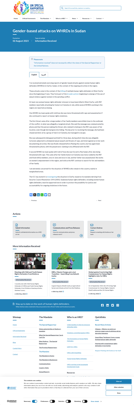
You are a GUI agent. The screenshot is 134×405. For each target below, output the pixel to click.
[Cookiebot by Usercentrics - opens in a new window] (12, 401)
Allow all (119, 381)
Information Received (46, 41)
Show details (95, 401)
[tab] (34, 74)
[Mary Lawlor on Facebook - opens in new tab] (102, 305)
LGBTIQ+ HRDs (72, 347)
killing (62, 91)
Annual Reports (44, 372)
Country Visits (44, 368)
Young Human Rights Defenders (77, 358)
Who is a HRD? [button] (61, 18)
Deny (118, 393)
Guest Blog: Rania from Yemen (100, 200)
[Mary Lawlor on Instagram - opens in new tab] (117, 305)
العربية (43, 75)
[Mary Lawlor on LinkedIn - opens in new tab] (107, 305)
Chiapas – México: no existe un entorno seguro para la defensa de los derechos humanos (108, 331)
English (34, 75)
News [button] (74, 18)
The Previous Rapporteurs (48, 347)
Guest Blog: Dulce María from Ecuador (35, 200)
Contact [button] (99, 18)
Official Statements (29, 18)
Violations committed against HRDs (78, 333)
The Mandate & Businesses (48, 360)
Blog (14, 342)
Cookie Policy (17, 348)
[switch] (52, 401)
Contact (15, 354)
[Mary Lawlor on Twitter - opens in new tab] (112, 305)
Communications (45, 364)
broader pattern (73, 94)
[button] (29, 229)
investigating (52, 177)
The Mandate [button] (44, 18)
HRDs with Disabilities (74, 353)
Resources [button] (86, 18)
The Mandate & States (46, 356)
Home (16, 18)
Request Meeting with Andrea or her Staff (108, 350)
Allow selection (119, 387)
